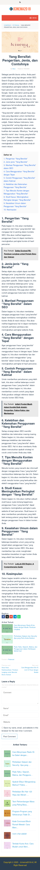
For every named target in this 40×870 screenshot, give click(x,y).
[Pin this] (11, 616)
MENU (34, 18)
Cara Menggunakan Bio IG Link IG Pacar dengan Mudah (29, 668)
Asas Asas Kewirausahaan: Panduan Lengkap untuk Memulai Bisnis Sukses (10, 670)
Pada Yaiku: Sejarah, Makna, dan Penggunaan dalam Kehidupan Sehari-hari (25, 649)
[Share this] (3, 616)
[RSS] (20, 2)
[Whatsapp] (19, 616)
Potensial (11, 659)
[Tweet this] (7, 616)
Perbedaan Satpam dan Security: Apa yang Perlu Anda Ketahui (25, 637)
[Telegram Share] (15, 616)
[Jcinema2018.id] (20, 8)
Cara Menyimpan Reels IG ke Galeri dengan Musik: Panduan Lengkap (25, 627)
